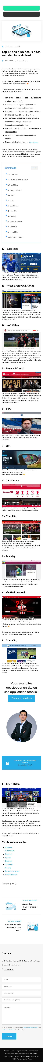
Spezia (8, 858)
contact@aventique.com (12, 965)
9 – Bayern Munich (15, 190)
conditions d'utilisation (7, 1029)
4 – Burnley (12, 216)
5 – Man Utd (12, 211)
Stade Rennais (11, 875)
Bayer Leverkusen (12, 871)
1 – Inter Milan (13, 232)
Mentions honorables (15, 237)
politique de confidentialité (30, 1027)
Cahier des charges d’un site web (29, 907)
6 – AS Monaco (13, 206)
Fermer (34, 168)
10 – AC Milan (13, 185)
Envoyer (9, 1036)
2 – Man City (12, 227)
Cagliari (8, 861)
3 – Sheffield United (15, 221)
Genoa (8, 868)
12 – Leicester (13, 174)
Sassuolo (9, 864)
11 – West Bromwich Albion (18, 180)
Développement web (12, 47)
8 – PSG (11, 195)
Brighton (8, 854)
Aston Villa (9, 851)
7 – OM (10, 201)
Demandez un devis (21, 698)
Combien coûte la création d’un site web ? (13, 927)
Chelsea (8, 847)
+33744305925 (9, 970)
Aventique (33, 142)
